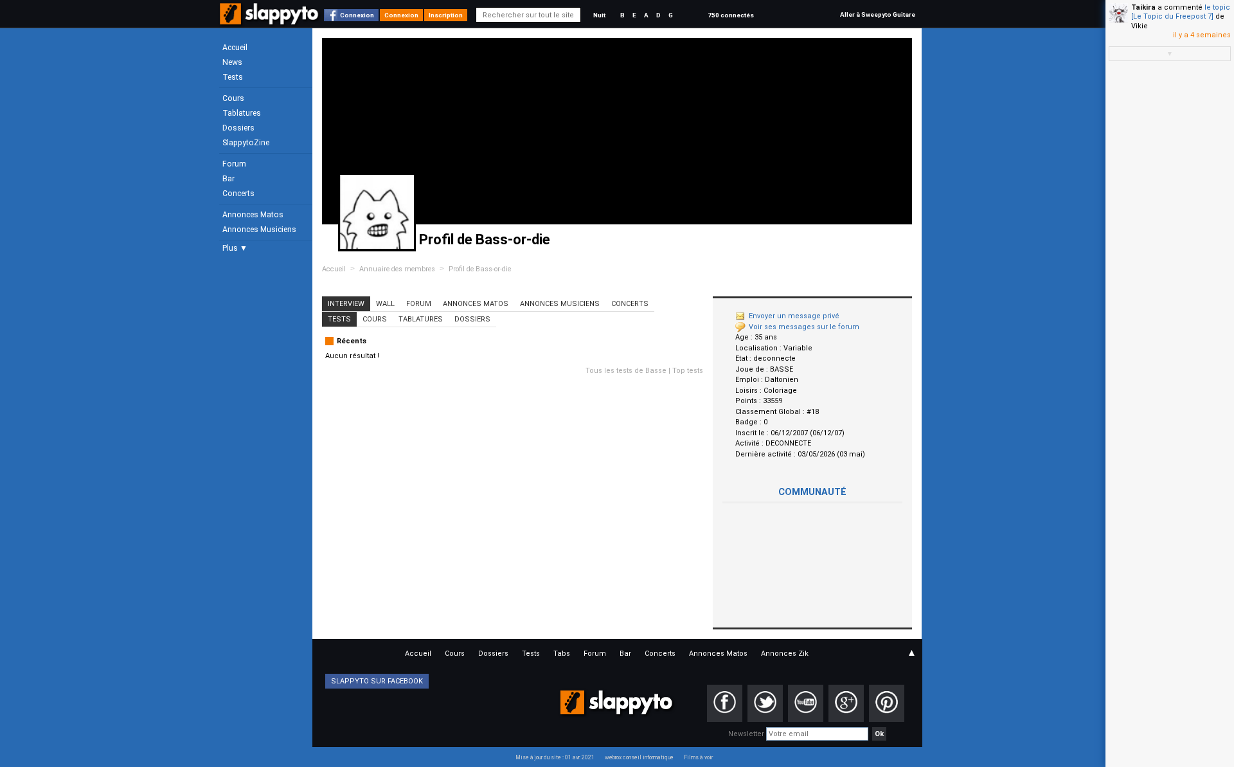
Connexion (357, 15)
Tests (232, 77)
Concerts (238, 193)
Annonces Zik (785, 653)
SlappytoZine (245, 142)
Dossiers (238, 127)
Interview (346, 304)
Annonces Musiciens (259, 229)
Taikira (1143, 7)
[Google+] (846, 703)
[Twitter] (765, 703)
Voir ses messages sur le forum (804, 327)
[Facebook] (724, 703)
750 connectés (731, 15)
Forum (234, 163)
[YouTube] (805, 703)
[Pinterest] (886, 703)
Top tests (687, 370)
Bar (228, 178)
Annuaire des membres (397, 269)
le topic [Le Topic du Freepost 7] (1180, 12)
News (232, 62)
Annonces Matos (252, 214)
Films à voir (698, 757)
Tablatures (241, 113)
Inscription (446, 15)
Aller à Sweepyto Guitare (877, 14)
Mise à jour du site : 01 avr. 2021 (555, 757)
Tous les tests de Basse (626, 370)
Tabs (561, 653)
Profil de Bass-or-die (480, 269)
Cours (233, 98)
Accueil (234, 47)
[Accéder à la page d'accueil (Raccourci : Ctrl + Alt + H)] (270, 20)
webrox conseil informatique (639, 757)
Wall (385, 304)
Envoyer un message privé (794, 316)
